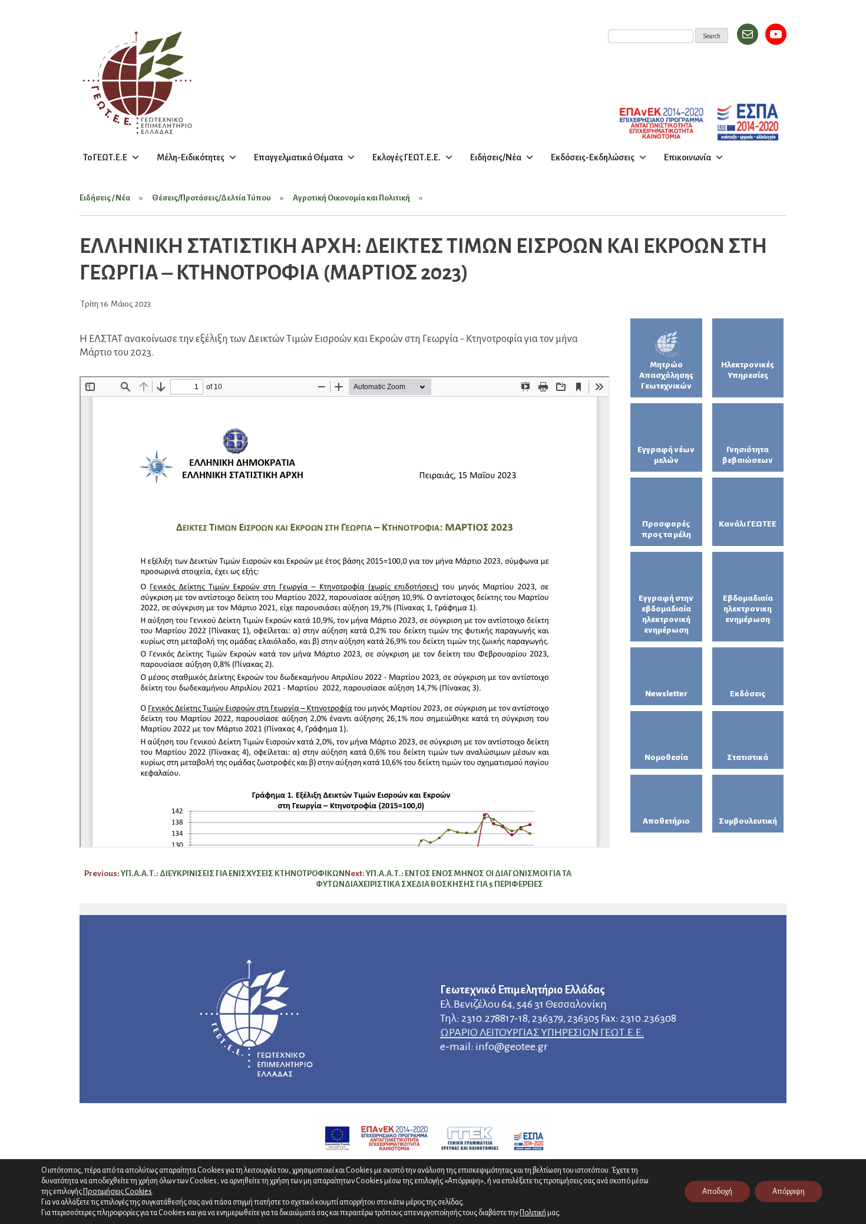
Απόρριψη (788, 1191)
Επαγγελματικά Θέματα (298, 157)
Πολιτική (533, 1213)
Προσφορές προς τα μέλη (666, 529)
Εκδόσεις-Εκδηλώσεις (592, 157)
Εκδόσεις (747, 693)
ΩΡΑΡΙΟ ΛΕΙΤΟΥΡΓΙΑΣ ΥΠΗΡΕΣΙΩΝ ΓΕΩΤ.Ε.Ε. (542, 1032)
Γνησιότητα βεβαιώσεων (747, 455)
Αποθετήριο (666, 821)
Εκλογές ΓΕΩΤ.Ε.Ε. (406, 157)
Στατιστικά (747, 757)
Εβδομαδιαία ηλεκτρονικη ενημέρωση (748, 609)
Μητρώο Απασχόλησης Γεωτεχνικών (666, 375)
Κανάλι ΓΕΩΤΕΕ (747, 523)
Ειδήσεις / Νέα (105, 197)
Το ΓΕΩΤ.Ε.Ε (105, 157)
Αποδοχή (717, 1191)
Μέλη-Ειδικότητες (190, 157)
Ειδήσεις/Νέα (495, 157)
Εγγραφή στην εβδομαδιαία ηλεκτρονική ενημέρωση (666, 614)
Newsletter (666, 693)
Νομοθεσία (666, 757)
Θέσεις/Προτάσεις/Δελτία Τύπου (211, 197)
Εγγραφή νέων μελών (666, 455)
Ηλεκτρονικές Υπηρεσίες (747, 370)
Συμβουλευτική (748, 821)
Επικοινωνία (687, 157)
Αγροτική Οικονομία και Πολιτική (351, 197)
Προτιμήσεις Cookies (117, 1191)
